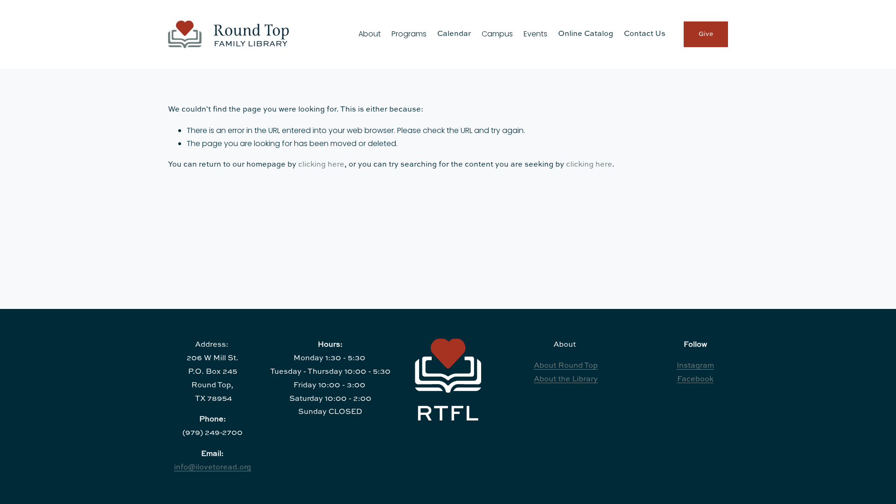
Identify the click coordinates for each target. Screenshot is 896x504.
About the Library (566, 379)
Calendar (454, 34)
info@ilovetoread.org (212, 467)
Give (706, 34)
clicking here (321, 164)
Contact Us (644, 34)
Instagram (695, 366)
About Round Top (566, 366)
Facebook (695, 379)
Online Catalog (585, 34)
